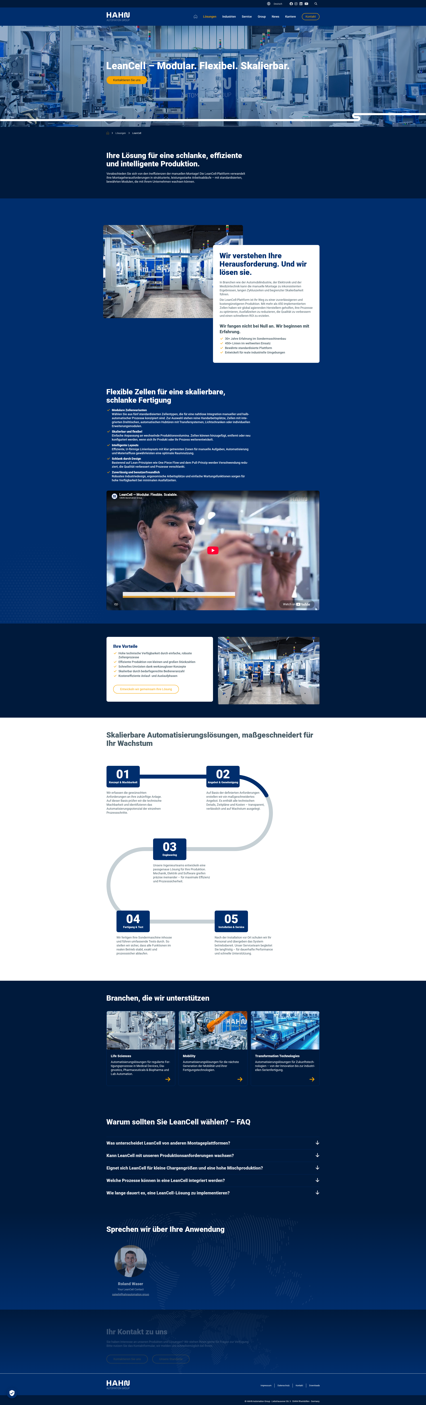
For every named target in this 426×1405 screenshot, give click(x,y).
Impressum (266, 1385)
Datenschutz (284, 1385)
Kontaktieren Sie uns (126, 80)
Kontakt (311, 16)
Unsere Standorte (171, 1359)
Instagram (297, 4)
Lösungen (209, 16)
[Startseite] (195, 16)
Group (262, 16)
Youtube (307, 4)
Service (247, 16)
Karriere (290, 16)
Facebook (292, 4)
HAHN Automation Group (107, 133)
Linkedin (302, 4)
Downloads (314, 1385)
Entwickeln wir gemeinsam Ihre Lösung (146, 689)
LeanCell (136, 133)
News (275, 16)
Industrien (229, 16)
